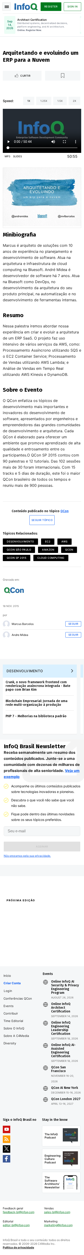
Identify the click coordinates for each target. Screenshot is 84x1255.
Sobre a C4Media (16, 1036)
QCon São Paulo (19, 549)
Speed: (8, 101)
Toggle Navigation (6, 6)
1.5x (60, 101)
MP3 (7, 156)
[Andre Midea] (6, 634)
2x (74, 101)
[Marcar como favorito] (62, 76)
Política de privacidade (18, 1247)
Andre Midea (20, 635)
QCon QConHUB (33, 910)
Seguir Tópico (42, 520)
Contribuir (11, 1013)
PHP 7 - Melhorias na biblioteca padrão (36, 716)
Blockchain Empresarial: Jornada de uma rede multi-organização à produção (36, 703)
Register (51, 6)
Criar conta (12, 983)
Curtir (25, 75)
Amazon (48, 549)
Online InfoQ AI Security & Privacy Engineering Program (65, 987)
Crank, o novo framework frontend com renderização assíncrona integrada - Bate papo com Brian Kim (38, 686)
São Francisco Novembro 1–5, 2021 (60, 957)
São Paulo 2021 (52, 948)
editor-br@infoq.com (16, 1225)
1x (28, 101)
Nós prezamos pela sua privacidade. (27, 855)
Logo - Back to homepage (26, 6)
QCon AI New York (64, 1088)
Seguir (73, 623)
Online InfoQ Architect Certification (60, 1007)
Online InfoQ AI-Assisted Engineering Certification (63, 1050)
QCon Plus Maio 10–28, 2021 (22, 955)
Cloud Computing (50, 557)
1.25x (43, 101)
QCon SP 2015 (16, 557)
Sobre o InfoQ (14, 1028)
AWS (64, 541)
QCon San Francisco (58, 1069)
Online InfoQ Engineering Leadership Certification (60, 1028)
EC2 (48, 541)
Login (8, 991)
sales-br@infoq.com (57, 1212)
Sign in (72, 6)
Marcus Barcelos (23, 624)
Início (7, 975)
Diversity (10, 1043)
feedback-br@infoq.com (18, 1212)
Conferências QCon (18, 998)
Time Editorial (13, 1021)
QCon (64, 511)
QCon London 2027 (65, 1099)
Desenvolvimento (20, 541)
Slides (17, 156)
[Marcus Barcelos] (6, 624)
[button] (42, 846)
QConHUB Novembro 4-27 (20, 948)
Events (9, 1006)
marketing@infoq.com (58, 1225)
